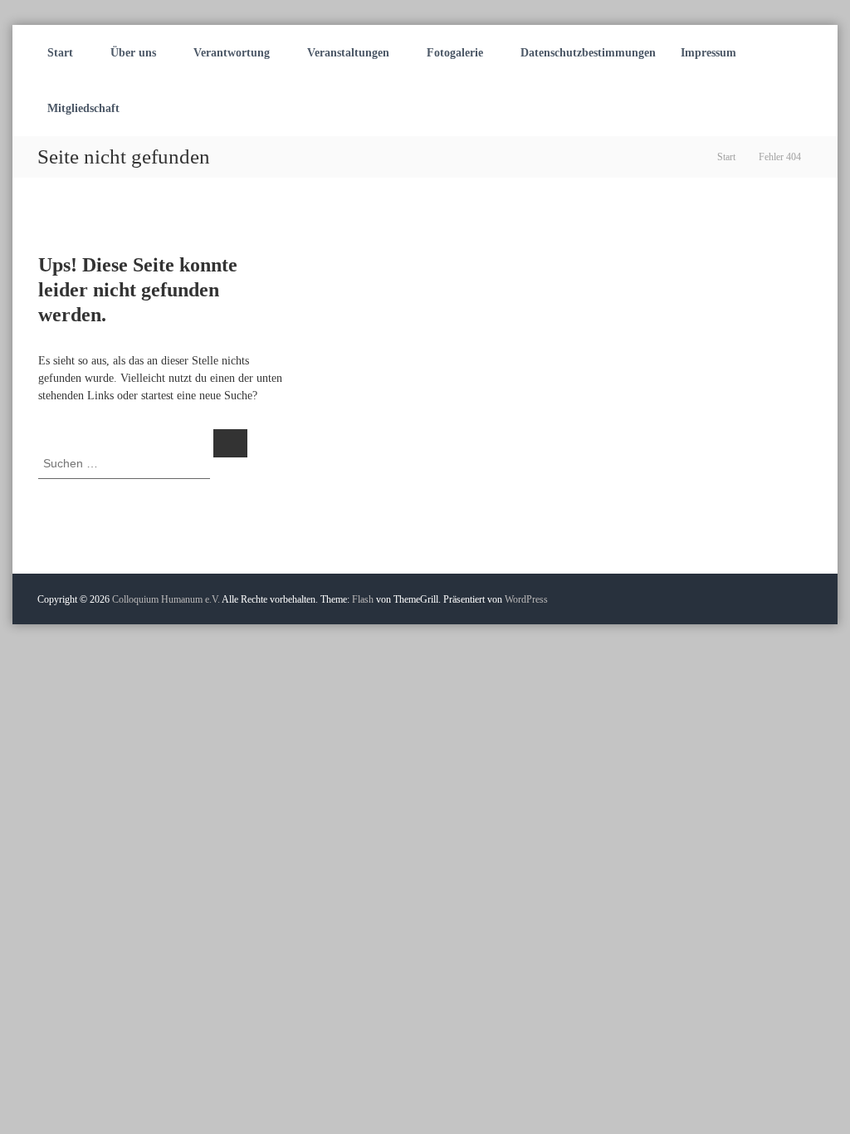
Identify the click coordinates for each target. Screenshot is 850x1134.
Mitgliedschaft (83, 108)
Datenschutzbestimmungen (588, 52)
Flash (363, 599)
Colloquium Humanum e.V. (166, 599)
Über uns (133, 52)
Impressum (708, 52)
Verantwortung (231, 52)
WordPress (526, 599)
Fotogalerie (455, 52)
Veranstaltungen (348, 52)
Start (60, 52)
